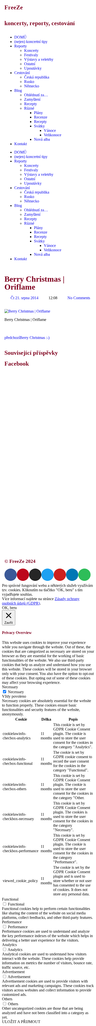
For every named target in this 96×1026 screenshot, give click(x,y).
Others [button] (7, 999)
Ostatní (29, 64)
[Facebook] (10, 575)
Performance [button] (12, 922)
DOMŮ (20, 37)
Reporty (20, 46)
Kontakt (20, 144)
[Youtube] (60, 575)
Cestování (22, 73)
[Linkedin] (72, 575)
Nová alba (42, 139)
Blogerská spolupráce (36, 520)
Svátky (39, 126)
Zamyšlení (32, 99)
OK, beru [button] (9, 608)
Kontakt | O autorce (34, 516)
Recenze (40, 117)
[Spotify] (84, 575)
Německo (31, 86)
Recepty (30, 104)
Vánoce (50, 130)
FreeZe (13, 7)
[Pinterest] (23, 575)
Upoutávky (33, 68)
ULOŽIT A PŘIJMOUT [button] (21, 1022)
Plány (38, 113)
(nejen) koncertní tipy (31, 41)
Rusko (29, 81)
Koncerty (31, 50)
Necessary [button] (10, 687)
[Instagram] (35, 575)
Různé (29, 108)
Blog (18, 90)
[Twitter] (47, 575)
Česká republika (36, 77)
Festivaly (31, 55)
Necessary (16, 692)
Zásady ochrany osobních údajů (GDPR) (51, 525)
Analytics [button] (9, 945)
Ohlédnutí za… (36, 95)
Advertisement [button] (13, 972)
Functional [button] (10, 899)
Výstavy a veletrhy (38, 59)
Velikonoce (52, 135)
